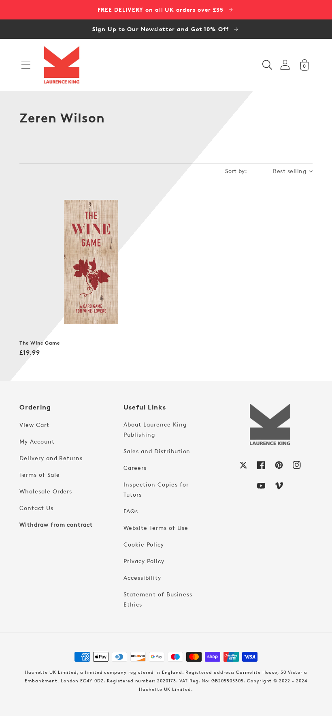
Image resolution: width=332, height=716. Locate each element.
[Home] (61, 64)
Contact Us (36, 507)
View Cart (34, 424)
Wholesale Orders (45, 491)
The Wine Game (39, 343)
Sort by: (236, 170)
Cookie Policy (143, 544)
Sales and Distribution (156, 451)
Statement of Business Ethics (157, 599)
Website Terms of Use (155, 527)
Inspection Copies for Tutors (155, 489)
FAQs (130, 511)
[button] (25, 64)
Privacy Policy (143, 560)
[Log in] (285, 65)
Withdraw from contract (56, 524)
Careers (135, 467)
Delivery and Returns (51, 457)
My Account (37, 441)
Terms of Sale (39, 474)
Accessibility (142, 577)
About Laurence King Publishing (154, 429)
